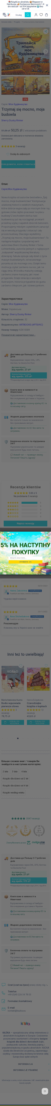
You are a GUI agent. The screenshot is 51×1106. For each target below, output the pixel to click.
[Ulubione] (41, 14)
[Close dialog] (48, 533)
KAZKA (8, 14)
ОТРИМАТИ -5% (25, 562)
